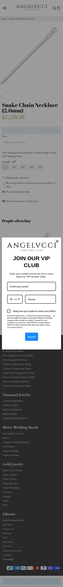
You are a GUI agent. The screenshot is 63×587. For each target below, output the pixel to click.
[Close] (57, 241)
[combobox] (15, 299)
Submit (32, 336)
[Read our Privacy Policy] (54, 316)
